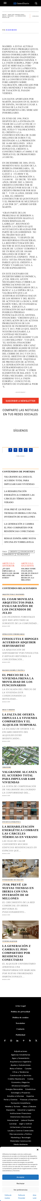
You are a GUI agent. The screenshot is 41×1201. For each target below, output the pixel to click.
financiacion (26, 551)
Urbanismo (6, 767)
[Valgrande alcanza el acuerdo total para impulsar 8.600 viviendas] (20, 756)
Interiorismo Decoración (13, 880)
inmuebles (9, 554)
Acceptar (20, 1177)
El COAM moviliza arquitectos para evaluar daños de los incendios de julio (17, 606)
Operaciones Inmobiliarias (13, 634)
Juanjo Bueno (11, 30)
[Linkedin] (21, 450)
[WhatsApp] (28, 421)
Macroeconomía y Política (13, 670)
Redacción (6, 626)
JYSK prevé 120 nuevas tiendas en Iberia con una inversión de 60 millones (20, 513)
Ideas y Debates (8, 16)
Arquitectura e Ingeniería (13, 594)
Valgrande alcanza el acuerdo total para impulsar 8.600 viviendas (19, 480)
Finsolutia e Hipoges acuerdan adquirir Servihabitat (20, 642)
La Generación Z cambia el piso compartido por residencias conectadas (19, 527)
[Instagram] (15, 450)
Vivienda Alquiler (9, 941)
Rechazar (20, 1183)
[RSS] (29, 1040)
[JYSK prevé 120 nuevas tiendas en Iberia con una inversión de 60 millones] (20, 868)
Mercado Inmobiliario (16, 14)
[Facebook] (12, 421)
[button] (37, 1149)
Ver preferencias (20, 1190)
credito (14, 551)
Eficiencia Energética (11, 822)
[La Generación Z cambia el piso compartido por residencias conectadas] (20, 930)
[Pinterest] (23, 421)
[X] (18, 421)
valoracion (22, 554)
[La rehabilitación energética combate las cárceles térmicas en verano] (20, 810)
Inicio (4, 14)
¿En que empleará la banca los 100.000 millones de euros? (10, 573)
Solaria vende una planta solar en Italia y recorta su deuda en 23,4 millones (29, 574)
